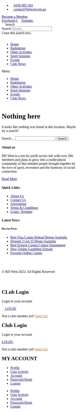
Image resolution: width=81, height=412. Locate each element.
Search (6, 28)
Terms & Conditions (24, 208)
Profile (14, 368)
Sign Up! (41, 316)
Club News (18, 64)
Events (15, 60)
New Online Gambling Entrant (31, 249)
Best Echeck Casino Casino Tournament (37, 245)
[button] (40, 25)
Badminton (17, 48)
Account (16, 375)
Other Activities (21, 52)
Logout (15, 383)
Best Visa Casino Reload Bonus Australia (38, 237)
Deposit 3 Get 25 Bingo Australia (33, 241)
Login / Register (21, 212)
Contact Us (18, 200)
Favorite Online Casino (26, 253)
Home (14, 44)
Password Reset (21, 379)
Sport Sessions (20, 56)
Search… (8, 138)
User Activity (19, 372)
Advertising (18, 204)
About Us (17, 196)
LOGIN (8, 342)
